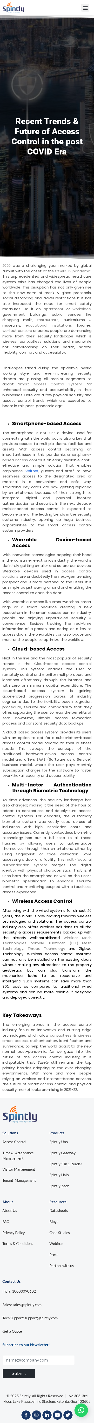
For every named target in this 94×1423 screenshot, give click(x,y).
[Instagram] (36, 1415)
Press (53, 1254)
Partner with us (61, 1265)
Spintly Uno (58, 1142)
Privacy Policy (13, 1232)
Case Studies (59, 1232)
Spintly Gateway (62, 1153)
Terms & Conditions (17, 1243)
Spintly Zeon (59, 1186)
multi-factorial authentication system (47, 862)
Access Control (14, 1142)
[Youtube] (57, 1415)
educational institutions (49, 325)
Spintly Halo (59, 1175)
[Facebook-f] (26, 1415)
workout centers (17, 330)
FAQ (5, 1221)
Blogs (53, 1221)
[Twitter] (68, 1415)
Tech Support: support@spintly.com (30, 1318)
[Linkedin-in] (47, 1415)
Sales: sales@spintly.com (21, 1304)
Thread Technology (46, 948)
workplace (82, 308)
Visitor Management (18, 1169)
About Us (9, 1210)
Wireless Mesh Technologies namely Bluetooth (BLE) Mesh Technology (47, 943)
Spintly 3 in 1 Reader (65, 1164)
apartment (54, 308)
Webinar (56, 1243)
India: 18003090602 (19, 1291)
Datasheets (58, 1210)
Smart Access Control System (50, 384)
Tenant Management (19, 1180)
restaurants (48, 319)
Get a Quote (12, 1331)
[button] (85, 8)
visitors (32, 470)
